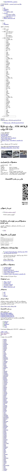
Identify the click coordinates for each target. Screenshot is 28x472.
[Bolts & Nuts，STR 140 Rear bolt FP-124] (13, 122)
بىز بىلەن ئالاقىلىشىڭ (7, 16)
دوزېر (4, 294)
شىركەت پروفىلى (7, 281)
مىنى (4, 293)
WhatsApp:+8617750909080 (7, 314)
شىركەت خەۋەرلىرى (10, 15)
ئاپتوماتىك (5, 296)
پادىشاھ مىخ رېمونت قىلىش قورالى (8, 137)
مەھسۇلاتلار (6, 9)
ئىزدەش (2, 118)
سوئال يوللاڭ (3, 334)
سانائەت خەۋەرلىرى (10, 14)
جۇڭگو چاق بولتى (4, 135)
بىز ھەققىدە (5, 10)
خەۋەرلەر (5, 13)
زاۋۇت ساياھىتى (9, 11)
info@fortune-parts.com (14, 146)
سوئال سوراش (15, 147)
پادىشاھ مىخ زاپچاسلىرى (6, 136)
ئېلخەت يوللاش (4, 331)
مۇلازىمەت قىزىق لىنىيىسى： (11, 4)
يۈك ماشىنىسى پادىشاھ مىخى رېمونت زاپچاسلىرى (12, 140)
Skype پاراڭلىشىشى (5, 333)
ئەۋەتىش (7, 244)
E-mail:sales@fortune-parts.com (7, 316)
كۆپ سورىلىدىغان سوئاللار (9, 18)
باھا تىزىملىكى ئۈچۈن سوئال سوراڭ (8, 306)
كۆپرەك (5, 260)
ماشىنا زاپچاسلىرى (5, 134)
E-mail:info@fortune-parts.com (7, 315)
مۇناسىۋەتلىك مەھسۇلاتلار (6, 147)
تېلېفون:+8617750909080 (6, 312)
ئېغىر (4, 292)
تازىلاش (2, 244)
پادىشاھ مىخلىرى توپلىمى (6, 139)
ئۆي (4, 7)
